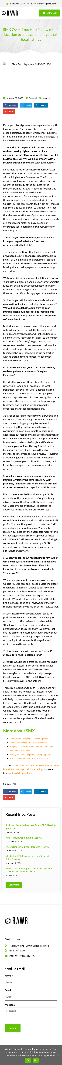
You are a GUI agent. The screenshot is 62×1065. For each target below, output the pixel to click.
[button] (10, 105)
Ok (28, 1060)
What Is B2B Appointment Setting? (24, 837)
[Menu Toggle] (34, 13)
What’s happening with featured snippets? (29, 742)
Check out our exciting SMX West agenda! (29, 738)
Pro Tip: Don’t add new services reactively (29, 758)
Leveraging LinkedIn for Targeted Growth (27, 846)
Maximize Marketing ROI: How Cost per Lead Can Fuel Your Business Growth (29, 870)
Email (8, 990)
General (33, 98)
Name (9, 975)
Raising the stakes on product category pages (30, 754)
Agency (46, 98)
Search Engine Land (22, 772)
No (35, 1060)
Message (10, 1004)
